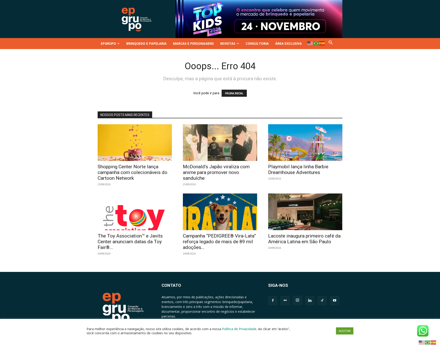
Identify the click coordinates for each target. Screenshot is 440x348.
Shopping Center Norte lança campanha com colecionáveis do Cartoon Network (132, 172)
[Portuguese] (316, 43)
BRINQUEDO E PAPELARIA (146, 43)
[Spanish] (322, 43)
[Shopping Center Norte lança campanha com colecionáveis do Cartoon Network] (135, 142)
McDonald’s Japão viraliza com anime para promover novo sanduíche (216, 172)
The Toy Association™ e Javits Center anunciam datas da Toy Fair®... (130, 241)
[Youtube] (334, 300)
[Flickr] (285, 300)
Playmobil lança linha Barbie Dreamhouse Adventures (298, 169)
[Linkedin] (309, 300)
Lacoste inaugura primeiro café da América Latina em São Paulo (304, 238)
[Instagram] (297, 300)
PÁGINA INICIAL (234, 93)
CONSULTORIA (257, 43)
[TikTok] (322, 300)
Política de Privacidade (239, 328)
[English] (310, 43)
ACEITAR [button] (345, 331)
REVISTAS (227, 43)
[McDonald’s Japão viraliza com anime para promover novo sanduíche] (220, 142)
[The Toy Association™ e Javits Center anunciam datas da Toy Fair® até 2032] (135, 211)
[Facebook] (272, 300)
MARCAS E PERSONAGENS (193, 43)
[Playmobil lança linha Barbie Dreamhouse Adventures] (305, 142)
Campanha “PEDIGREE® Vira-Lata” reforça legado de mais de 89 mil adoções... (219, 241)
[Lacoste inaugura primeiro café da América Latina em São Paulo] (305, 211)
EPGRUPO (108, 43)
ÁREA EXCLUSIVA (288, 43)
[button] (330, 43)
